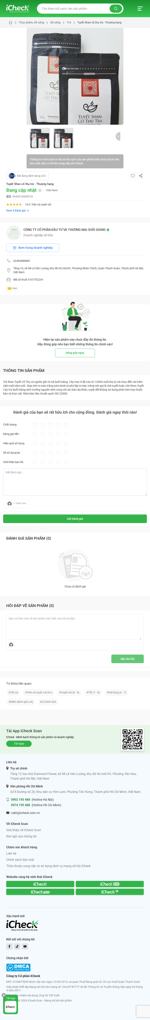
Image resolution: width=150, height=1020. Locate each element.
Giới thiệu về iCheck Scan (23, 830)
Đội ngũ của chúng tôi (21, 836)
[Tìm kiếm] (116, 8)
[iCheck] (40, 884)
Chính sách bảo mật (20, 860)
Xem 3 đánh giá (16, 210)
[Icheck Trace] (40, 892)
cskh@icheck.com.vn (25, 813)
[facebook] (9, 946)
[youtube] (25, 946)
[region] (75, 76)
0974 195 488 (20, 805)
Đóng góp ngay (75, 352)
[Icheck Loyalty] (110, 892)
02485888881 (21, 260)
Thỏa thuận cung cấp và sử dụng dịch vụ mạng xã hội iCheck (48, 866)
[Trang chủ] (17, 8)
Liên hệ (11, 853)
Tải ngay (19, 743)
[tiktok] (17, 946)
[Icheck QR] (110, 884)
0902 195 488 (20, 799)
